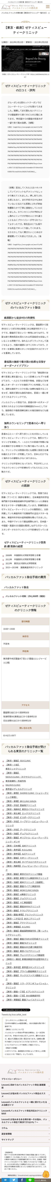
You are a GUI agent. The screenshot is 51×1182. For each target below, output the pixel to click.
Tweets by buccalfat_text (13, 1014)
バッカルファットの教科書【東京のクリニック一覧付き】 (25, 2)
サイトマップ (7, 1139)
